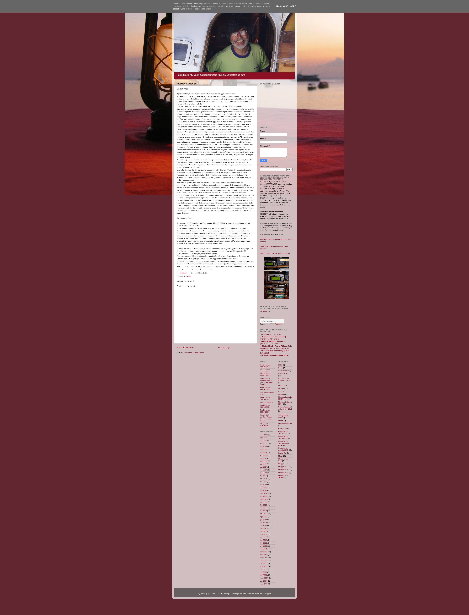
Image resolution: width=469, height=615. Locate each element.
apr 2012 (263, 552)
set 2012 (263, 540)
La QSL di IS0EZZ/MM (264, 425)
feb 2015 (263, 505)
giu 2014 (263, 520)
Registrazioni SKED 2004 (265, 411)
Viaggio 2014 (283, 467)
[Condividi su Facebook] (203, 273)
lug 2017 (263, 470)
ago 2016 (263, 487)
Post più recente (185, 347)
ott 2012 (263, 537)
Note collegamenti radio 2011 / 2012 (285, 408)
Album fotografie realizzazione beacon (275, 253)
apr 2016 (263, 496)
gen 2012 (263, 560)
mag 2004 (264, 578)
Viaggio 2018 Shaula (283, 476)
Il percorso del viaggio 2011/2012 (285, 379)
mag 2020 (264, 444)
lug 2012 (263, 543)
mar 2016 (264, 499)
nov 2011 (263, 566)
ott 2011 (263, 569)
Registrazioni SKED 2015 (283, 432)
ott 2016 (263, 482)
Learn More (282, 6)
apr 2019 (263, 452)
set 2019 (263, 447)
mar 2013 (264, 528)
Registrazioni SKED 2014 (265, 398)
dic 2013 (263, 522)
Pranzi (280, 421)
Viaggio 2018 (283, 473)
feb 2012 (263, 557)
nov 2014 (263, 514)
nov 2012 (263, 534)
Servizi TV (282, 453)
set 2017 (263, 467)
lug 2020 (263, 441)
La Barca (263, 311)
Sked (280, 456)
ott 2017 (263, 464)
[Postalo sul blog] (199, 273)
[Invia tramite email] (196, 273)
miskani (251, 594)
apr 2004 (263, 581)
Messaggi (282, 394)
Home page (224, 347)
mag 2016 (264, 493)
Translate (278, 324)
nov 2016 (263, 479)
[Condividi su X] (201, 273)
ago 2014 (263, 517)
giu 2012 (263, 546)
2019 (280, 365)
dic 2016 (263, 476)
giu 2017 (263, 473)
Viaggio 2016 (283, 470)
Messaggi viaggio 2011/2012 (285, 398)
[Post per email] (192, 273)
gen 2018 (263, 461)
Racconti (187, 276)
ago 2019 (263, 449)
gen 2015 (263, 508)
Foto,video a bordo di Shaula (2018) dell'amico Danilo (266, 382)
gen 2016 (263, 502)
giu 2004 (263, 575)
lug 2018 (263, 458)
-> (274, 355)
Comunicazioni (284, 371)
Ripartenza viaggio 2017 (283, 449)
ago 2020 (263, 438)
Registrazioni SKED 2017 (265, 388)
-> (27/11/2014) (271, 334)
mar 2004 (264, 584)
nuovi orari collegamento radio (283, 416)
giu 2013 (263, 525)
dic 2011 (263, 563)
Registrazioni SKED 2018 (265, 366)
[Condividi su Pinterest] (206, 273)
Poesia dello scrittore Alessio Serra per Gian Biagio (266, 418)
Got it (293, 6)
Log (279, 391)
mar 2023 (264, 435)
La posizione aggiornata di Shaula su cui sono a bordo (265, 373)
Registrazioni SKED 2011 (265, 406)
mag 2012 (264, 549)
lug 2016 (263, 490)
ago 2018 (263, 455)
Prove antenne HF (285, 424)
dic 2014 (263, 511)
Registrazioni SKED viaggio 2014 (283, 443)
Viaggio (281, 464)
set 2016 (263, 484)
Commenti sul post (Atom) (194, 352)
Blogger (268, 594)
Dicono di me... (284, 374)
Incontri (281, 385)
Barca (280, 368)
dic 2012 (263, 531)
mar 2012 (264, 555)
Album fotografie (266, 402)
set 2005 (263, 572)
